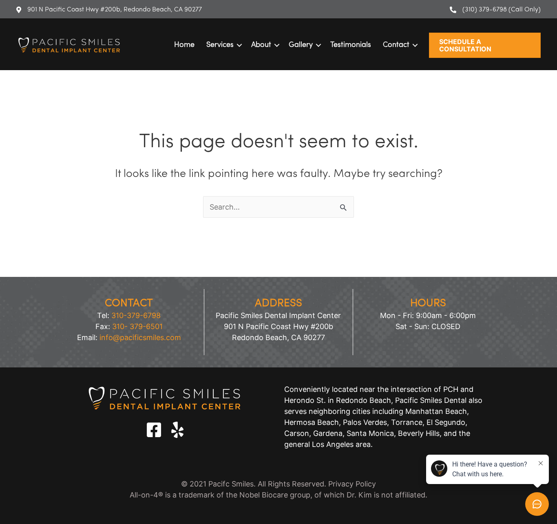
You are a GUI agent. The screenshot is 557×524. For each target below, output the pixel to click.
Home (184, 45)
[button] (485, 45)
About (261, 45)
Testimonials (350, 45)
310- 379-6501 (137, 326)
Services (220, 45)
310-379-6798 (136, 315)
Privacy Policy (352, 484)
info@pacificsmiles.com (140, 337)
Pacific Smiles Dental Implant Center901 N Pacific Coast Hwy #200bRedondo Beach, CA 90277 (278, 326)
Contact (396, 45)
